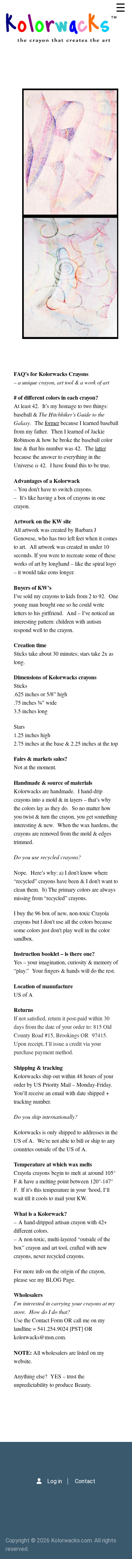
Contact (85, 1481)
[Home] (64, 28)
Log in (54, 1481)
